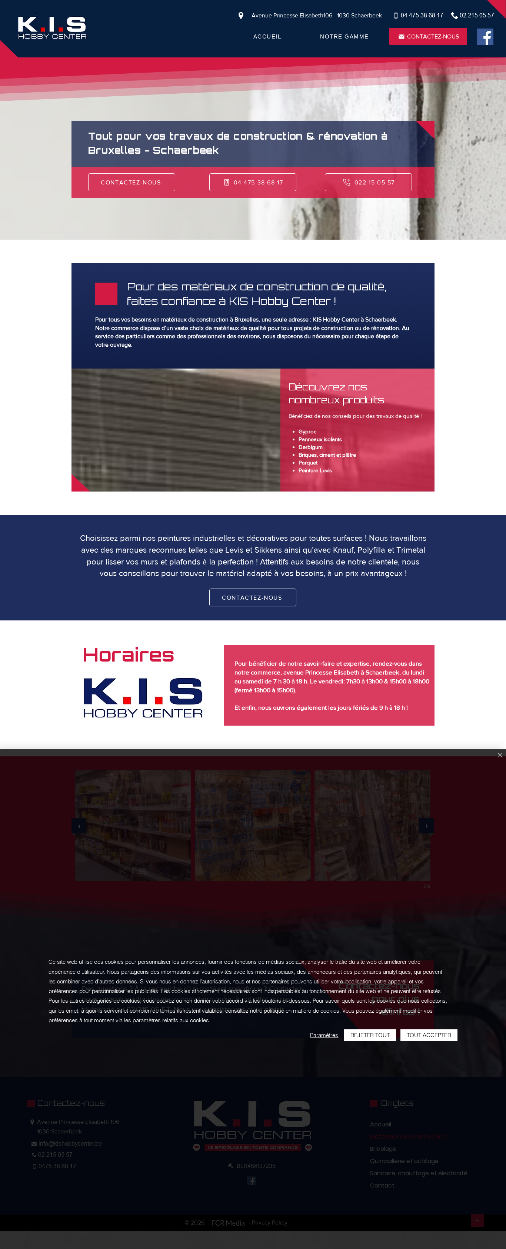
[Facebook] (485, 37)
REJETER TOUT (370, 1035)
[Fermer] (500, 756)
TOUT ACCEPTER (429, 1035)
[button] (345, 36)
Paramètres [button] (324, 1035)
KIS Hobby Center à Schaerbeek (354, 319)
